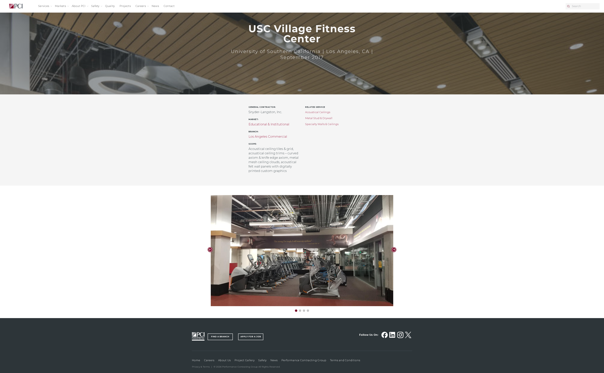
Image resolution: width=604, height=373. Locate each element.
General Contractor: (262, 107)
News (155, 6)
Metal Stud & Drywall (318, 118)
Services (43, 6)
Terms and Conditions (345, 360)
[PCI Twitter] (408, 335)
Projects (125, 6)
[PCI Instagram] (400, 335)
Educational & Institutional (269, 124)
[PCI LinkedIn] (392, 335)
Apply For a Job (250, 336)
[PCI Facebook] (384, 335)
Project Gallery (245, 360)
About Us (224, 360)
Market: (253, 119)
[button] (296, 310)
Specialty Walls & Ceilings (321, 124)
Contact (169, 6)
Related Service (315, 107)
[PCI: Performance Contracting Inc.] (16, 6)
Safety (95, 6)
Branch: (253, 131)
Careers (140, 6)
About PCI (79, 6)
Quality (110, 6)
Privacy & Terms (201, 366)
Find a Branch (220, 336)
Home (196, 360)
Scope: (253, 144)
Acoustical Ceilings (317, 112)
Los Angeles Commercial (268, 136)
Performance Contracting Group (303, 360)
